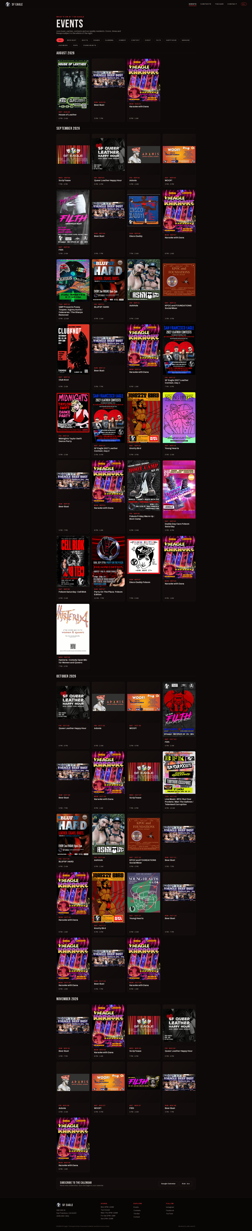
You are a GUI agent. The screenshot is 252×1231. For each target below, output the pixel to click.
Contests (205, 4)
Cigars (96, 40)
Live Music (63, 45)
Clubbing (109, 40)
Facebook (170, 1210)
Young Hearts (89, 45)
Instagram (170, 1207)
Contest (135, 40)
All (60, 40)
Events (192, 4)
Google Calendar (168, 1184)
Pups (75, 45)
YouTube (169, 1214)
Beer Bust (72, 40)
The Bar (219, 4)
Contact (232, 4)
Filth (158, 40)
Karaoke (186, 40)
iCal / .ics (186, 1184)
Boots (85, 40)
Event (148, 40)
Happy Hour (171, 40)
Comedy (122, 40)
